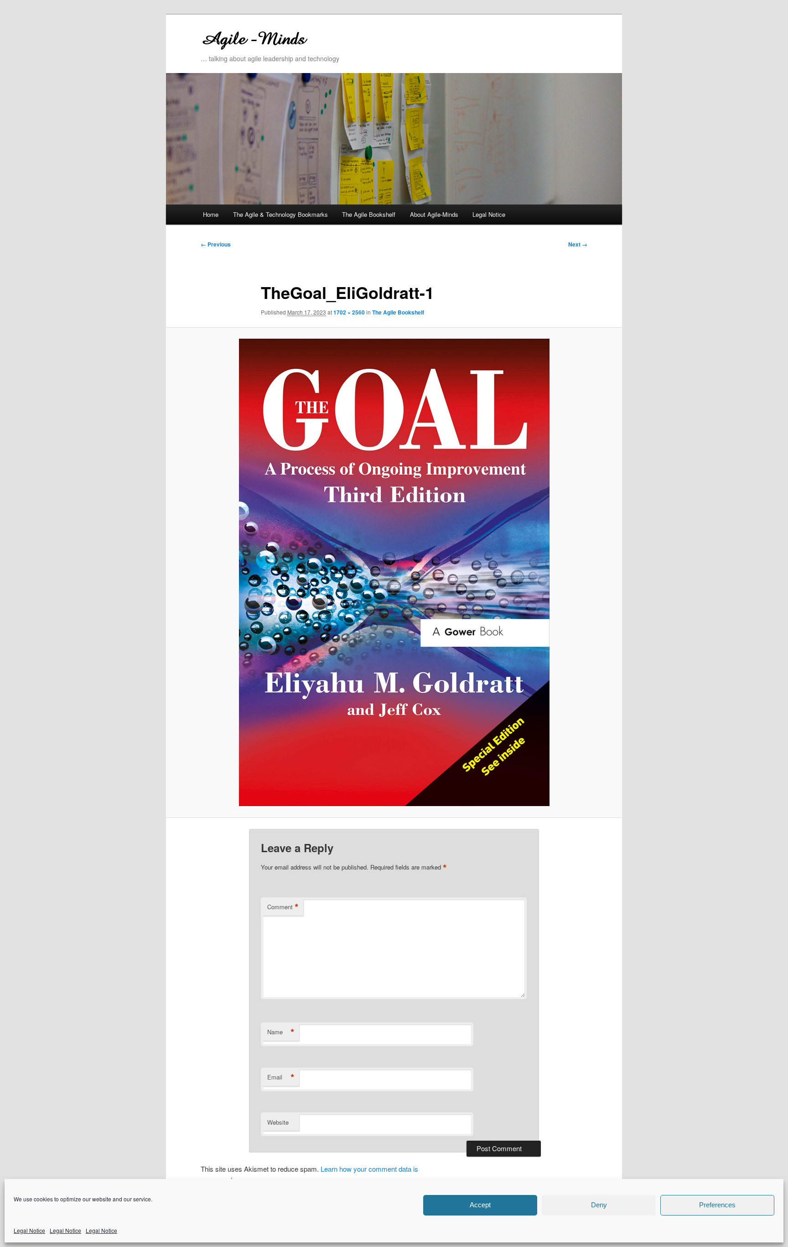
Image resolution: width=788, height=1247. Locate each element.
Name (281, 1032)
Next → (577, 244)
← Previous (216, 244)
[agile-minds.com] (332, 37)
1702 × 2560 (349, 312)
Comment (283, 907)
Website (278, 1122)
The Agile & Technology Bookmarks (280, 214)
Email (281, 1077)
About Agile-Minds (434, 214)
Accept (480, 1205)
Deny (599, 1205)
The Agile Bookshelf (368, 214)
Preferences (717, 1205)
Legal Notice (29, 1230)
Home (210, 214)
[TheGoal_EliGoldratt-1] (394, 572)
